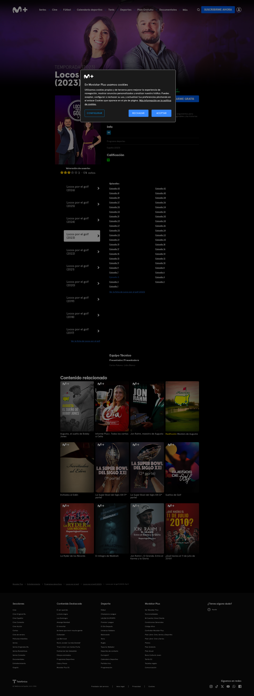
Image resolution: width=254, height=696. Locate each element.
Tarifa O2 (148, 659)
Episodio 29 (114, 221)
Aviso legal (120, 686)
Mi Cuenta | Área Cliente (154, 618)
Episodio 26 (160, 226)
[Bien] (72, 172)
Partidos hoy (106, 663)
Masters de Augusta (182, 433)
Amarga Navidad (63, 622)
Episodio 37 (114, 202)
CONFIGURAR (94, 113)
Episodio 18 (160, 244)
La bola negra (62, 614)
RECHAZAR (138, 113)
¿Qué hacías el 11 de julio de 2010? (180, 557)
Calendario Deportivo (109, 659)
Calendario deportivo (89, 9)
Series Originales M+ (21, 647)
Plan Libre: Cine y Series (154, 639)
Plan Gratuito (145, 9)
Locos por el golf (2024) (78, 220)
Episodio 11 (114, 263)
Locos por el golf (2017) (78, 331)
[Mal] (65, 172)
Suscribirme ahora (218, 9)
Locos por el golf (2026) (78, 188)
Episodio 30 (160, 216)
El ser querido (62, 610)
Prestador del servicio (100, 686)
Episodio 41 (114, 193)
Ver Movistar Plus (151, 610)
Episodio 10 (160, 263)
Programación (106, 667)
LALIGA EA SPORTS (108, 618)
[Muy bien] (76, 172)
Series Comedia (19, 655)
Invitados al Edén (69, 495)
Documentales (168, 9)
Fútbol (67, 9)
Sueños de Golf (173, 495)
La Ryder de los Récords (72, 556)
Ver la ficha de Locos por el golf (85, 341)
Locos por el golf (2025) (78, 204)
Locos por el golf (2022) (78, 251)
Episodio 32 (160, 212)
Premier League (107, 622)
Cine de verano (19, 635)
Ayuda (214, 610)
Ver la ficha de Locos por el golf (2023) (127, 292)
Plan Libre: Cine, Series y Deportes (158, 635)
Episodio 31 (114, 216)
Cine (54, 9)
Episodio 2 (160, 282)
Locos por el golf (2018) (78, 315)
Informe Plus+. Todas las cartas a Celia (111, 435)
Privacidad (136, 686)
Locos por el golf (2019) (78, 299)
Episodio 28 (160, 221)
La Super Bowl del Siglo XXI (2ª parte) (146, 496)
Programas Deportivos (65, 659)
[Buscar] (198, 9)
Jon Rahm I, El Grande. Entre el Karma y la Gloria (146, 557)
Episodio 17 (114, 249)
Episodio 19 (114, 244)
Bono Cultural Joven (153, 655)
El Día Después (107, 626)
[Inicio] (20, 9)
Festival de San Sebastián (67, 651)
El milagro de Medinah (107, 556)
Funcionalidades (151, 614)
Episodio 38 (160, 198)
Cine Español (18, 618)
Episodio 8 (160, 268)
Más (185, 9)
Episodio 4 (160, 277)
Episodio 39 (114, 198)
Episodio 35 (114, 207)
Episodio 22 (160, 235)
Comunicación (150, 667)
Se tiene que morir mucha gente (69, 630)
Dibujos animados (64, 655)
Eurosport (105, 655)
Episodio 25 (114, 230)
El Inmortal (61, 626)
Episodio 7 (113, 272)
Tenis (111, 9)
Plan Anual (149, 651)
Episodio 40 (160, 193)
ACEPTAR (161, 113)
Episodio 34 (160, 207)
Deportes (125, 9)
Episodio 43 (114, 188)
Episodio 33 (114, 212)
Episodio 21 (114, 240)
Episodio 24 (160, 230)
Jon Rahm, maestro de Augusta (146, 433)
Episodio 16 (160, 249)
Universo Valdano (108, 630)
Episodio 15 (114, 254)
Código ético (150, 626)
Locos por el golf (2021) (78, 267)
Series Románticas (20, 651)
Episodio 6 (160, 272)
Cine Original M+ (19, 614)
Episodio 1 (113, 286)
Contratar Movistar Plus (154, 630)
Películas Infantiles (20, 639)
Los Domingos (62, 618)
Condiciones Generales (154, 622)
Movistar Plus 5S (63, 667)
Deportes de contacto (109, 651)
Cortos (15, 630)
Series (42, 9)
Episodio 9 (114, 268)
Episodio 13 (114, 258)
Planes (147, 643)
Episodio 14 (160, 254)
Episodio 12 (160, 258)
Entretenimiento (19, 663)
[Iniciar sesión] (238, 9)
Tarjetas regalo (151, 663)
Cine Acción (17, 626)
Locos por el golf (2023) (78, 235)
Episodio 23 (114, 235)
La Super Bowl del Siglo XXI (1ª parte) (111, 496)
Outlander (61, 635)
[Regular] (69, 172)
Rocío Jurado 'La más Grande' (69, 643)
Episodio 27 (114, 226)
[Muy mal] (61, 172)
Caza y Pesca (62, 663)
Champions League (108, 614)
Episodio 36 (160, 202)
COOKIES (151, 686)
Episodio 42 (160, 188)
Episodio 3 (114, 282)
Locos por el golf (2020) (78, 283)
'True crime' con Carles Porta (68, 647)
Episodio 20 (160, 240)
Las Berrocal (62, 639)
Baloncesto (105, 635)
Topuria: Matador (108, 647)
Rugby (103, 643)
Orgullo (16, 667)
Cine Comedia (18, 622)
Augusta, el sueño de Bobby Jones (74, 435)
